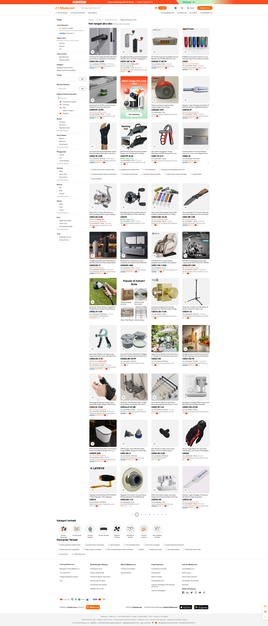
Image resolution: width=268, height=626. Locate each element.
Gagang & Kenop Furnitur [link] (128, 20)
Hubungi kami (155, 573)
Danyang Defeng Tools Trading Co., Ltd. (133, 162)
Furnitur (99, 20)
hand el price (64, 554)
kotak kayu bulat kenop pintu (152, 174)
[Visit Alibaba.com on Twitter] (191, 592)
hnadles (141, 549)
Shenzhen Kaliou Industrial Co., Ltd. (100, 225)
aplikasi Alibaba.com (170, 607)
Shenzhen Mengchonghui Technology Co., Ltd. (196, 411)
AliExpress (104, 616)
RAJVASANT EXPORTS (158, 458)
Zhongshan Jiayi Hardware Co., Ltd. (162, 411)
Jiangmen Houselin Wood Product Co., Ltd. (196, 363)
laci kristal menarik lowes (130, 174)
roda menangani (115, 545)
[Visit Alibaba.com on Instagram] (196, 592)
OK (82, 79)
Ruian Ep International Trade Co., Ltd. (194, 67)
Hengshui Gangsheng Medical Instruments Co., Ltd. (103, 160)
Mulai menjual (186, 573)
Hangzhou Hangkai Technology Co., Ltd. (102, 116)
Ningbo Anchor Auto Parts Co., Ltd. (162, 66)
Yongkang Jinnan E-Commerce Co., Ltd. (164, 160)
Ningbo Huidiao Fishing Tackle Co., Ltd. (194, 271)
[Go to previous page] (133, 514)
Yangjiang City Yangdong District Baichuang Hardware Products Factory (165, 223)
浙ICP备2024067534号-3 (187, 623)
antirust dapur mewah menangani (177, 174)
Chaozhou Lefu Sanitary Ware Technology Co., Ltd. (103, 459)
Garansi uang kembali (97, 573)
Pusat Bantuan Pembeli (158, 569)
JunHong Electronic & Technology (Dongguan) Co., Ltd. (196, 116)
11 (162, 514)
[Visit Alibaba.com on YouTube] (200, 592)
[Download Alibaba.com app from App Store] (186, 607)
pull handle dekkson (174, 549)
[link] (265, 606)
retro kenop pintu (150, 169)
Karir (61, 581)
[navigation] (71, 267)
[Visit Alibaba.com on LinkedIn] (187, 592)
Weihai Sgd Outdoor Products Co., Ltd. (101, 504)
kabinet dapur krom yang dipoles (69, 549)
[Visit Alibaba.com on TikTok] (204, 592)
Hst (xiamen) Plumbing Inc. (191, 160)
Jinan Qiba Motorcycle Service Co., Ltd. (195, 458)
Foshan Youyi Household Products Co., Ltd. (165, 316)
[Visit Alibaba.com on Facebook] (183, 592)
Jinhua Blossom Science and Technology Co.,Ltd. (103, 271)
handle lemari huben (156, 549)
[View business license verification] (153, 623)
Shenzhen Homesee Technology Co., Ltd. (133, 69)
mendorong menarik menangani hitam (103, 169)
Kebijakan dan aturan (97, 588)
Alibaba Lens (71, 607)
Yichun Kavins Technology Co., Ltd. (162, 363)
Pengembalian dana (157, 581)
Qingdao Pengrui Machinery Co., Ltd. (132, 458)
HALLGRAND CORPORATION (98, 316)
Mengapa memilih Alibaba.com (69, 569)
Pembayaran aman (96, 569)
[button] (156, 8)
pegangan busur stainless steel (130, 169)
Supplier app (137, 607)
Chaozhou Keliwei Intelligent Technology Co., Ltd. (165, 114)
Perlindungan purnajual (97, 581)
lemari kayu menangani (153, 545)
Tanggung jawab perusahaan (69, 577)
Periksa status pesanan (189, 577)
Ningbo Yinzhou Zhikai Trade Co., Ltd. (132, 363)
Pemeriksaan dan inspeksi (98, 584)
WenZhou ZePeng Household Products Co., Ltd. (134, 411)
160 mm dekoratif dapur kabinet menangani (120, 549)
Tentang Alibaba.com (67, 564)
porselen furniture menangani (95, 545)
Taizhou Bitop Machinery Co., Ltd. (162, 504)
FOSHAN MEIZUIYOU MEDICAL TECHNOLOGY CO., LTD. (196, 316)
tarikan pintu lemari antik (193, 549)
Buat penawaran (126, 573)
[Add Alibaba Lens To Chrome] (93, 607)
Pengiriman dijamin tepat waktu (100, 577)
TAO (150, 616)
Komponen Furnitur (111, 20)
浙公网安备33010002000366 (168, 623)
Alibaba (91, 20)
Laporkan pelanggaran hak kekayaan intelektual (163, 585)
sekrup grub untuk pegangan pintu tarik (173, 169)
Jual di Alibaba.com (188, 569)
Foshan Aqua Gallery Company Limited (133, 270)
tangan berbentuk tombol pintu (175, 545)
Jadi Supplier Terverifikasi (190, 581)
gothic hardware (97, 179)
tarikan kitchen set (79, 554)
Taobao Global (142, 616)
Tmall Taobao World (123, 616)
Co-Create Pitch (65, 573)
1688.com (112, 616)
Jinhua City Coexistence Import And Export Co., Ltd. (103, 367)
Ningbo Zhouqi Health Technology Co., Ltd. (165, 270)
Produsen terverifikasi (128, 569)
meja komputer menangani (93, 549)
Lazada (134, 616)
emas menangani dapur (133, 545)
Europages (164, 616)
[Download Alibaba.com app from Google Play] (201, 607)
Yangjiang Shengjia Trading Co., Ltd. (193, 223)
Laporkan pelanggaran (158, 590)
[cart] (182, 8)
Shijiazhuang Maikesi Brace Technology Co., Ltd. (103, 413)
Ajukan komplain (156, 577)
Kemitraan (185, 584)
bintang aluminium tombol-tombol (70, 545)
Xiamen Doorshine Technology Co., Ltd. (102, 66)
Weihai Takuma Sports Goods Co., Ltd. (132, 223)
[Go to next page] (166, 514)
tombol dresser (197, 174)
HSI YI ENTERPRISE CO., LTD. (129, 504)
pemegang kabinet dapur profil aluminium (104, 174)
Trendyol (156, 616)
